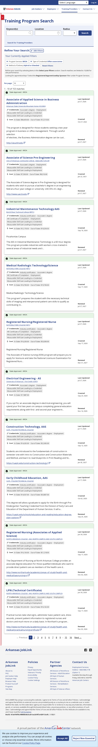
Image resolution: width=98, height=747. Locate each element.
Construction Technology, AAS (26, 426)
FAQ (7, 673)
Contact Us (87, 9)
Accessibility (32, 675)
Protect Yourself (11, 684)
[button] (19, 42)
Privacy (30, 667)
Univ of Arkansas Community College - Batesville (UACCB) (27, 161)
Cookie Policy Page (31, 743)
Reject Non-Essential (84, 738)
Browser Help (10, 681)
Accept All (62, 738)
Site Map (8, 689)
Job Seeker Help (11, 676)
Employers (51, 9)
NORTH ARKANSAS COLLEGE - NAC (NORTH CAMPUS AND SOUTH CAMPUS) (34, 539)
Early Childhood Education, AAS (27, 478)
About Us (9, 671)
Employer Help (11, 678)
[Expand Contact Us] (94, 9)
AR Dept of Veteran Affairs (60, 689)
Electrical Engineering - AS (23, 378)
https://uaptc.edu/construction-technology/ (27, 463)
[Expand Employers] (58, 9)
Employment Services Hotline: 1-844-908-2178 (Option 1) (81, 670)
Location (39, 29)
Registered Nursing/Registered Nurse (31, 322)
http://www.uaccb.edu (16, 194)
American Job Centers (80, 680)
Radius (66, 29)
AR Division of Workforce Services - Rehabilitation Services (59, 684)
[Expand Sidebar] (2, 17)
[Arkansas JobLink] (12, 9)
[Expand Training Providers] (79, 9)
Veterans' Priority (34, 672)
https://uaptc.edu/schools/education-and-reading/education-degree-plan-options (39, 516)
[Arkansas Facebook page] (86, 650)
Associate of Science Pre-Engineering (30, 157)
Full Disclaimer (26, 712)
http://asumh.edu (14, 142)
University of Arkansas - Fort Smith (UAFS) (22, 381)
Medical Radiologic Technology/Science (32, 265)
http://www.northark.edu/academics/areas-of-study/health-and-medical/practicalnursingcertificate (36, 628)
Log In (93, 2)
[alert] (49, 92)
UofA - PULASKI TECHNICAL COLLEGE (20, 430)
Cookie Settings (34, 680)
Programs (9, 686)
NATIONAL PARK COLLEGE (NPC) (18, 268)
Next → (78, 637)
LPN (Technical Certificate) (24, 590)
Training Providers (69, 9)
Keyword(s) (12, 29)
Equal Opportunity (35, 670)
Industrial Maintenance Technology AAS (32, 209)
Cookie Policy (33, 678)
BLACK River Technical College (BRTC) (20, 212)
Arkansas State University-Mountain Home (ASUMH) (26, 106)
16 (71, 637)
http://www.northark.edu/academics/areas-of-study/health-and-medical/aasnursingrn (36, 574)
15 (66, 637)
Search (85, 33)
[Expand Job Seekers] (44, 9)
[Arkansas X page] (91, 650)
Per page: (8, 83)
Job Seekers (37, 9)
